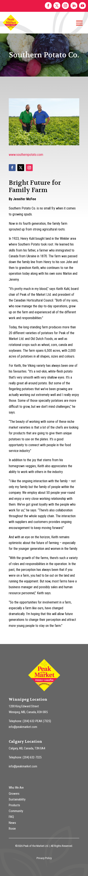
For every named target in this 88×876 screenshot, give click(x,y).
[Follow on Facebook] (48, 5)
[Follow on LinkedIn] (73, 5)
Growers (14, 794)
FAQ (11, 817)
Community (16, 811)
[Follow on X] (56, 5)
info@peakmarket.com (23, 727)
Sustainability (17, 799)
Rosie (12, 829)
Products (14, 805)
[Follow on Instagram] (65, 5)
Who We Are (16, 788)
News (12, 823)
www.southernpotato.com (26, 155)
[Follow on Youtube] (82, 5)
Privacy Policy (44, 858)
